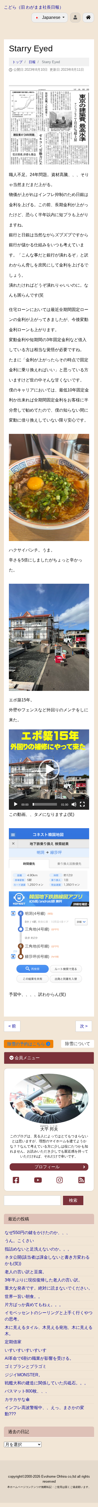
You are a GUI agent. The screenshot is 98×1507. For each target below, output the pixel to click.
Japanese (51, 17)
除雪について (77, 1043)
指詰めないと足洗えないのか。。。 (38, 1249)
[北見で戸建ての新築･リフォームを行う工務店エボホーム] (88, 18)
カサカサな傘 (17, 1399)
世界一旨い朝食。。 (23, 1296)
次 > (84, 1026)
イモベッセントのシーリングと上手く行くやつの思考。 (49, 1316)
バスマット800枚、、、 (27, 1391)
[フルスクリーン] (82, 804)
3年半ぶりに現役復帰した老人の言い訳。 (43, 1280)
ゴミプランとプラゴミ (26, 1366)
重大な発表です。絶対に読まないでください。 (49, 1288)
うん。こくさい (19, 1240)
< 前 (12, 1026)
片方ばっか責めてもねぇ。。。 (34, 1304)
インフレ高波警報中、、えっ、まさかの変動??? (44, 1410)
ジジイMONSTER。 (24, 1375)
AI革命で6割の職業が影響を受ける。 (39, 1358)
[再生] (15, 804)
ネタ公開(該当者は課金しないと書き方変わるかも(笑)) (47, 1260)
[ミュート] (74, 804)
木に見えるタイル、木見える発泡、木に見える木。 (49, 1330)
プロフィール (48, 1167)
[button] (49, 769)
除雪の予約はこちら (26, 1044)
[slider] (45, 804)
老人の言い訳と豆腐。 (26, 1272)
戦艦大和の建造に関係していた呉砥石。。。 (46, 1383)
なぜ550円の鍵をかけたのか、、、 (37, 1232)
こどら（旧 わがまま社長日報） (34, 7)
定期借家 (13, 1342)
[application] (49, 769)
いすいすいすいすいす (26, 1350)
